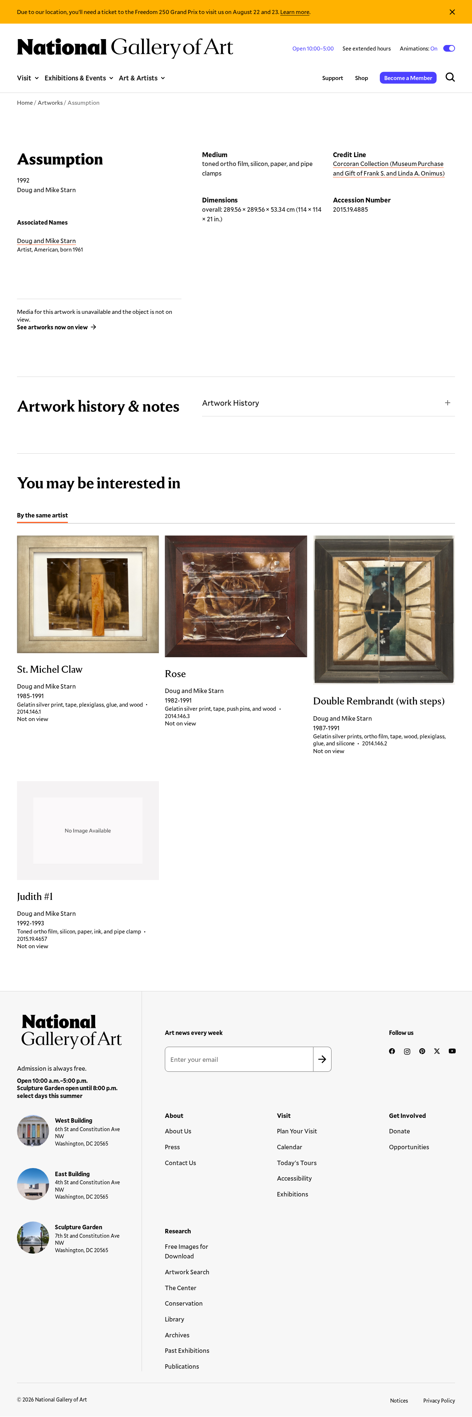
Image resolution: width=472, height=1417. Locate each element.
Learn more (294, 11)
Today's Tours (297, 1162)
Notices (399, 1400)
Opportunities (409, 1147)
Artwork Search (187, 1272)
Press (172, 1147)
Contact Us (180, 1162)
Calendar (289, 1147)
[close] (452, 12)
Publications (182, 1366)
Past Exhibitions (187, 1350)
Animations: (419, 48)
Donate (399, 1131)
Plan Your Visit (297, 1131)
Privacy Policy (439, 1400)
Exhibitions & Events (75, 77)
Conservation (184, 1303)
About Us (178, 1131)
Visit (24, 77)
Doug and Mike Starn (46, 240)
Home (25, 102)
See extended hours (367, 48)
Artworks (50, 102)
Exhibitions (292, 1194)
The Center (181, 1287)
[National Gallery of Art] (69, 1029)
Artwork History (230, 403)
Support (332, 78)
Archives (177, 1335)
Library (174, 1319)
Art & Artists (138, 77)
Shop (361, 78)
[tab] (42, 516)
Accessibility (294, 1178)
